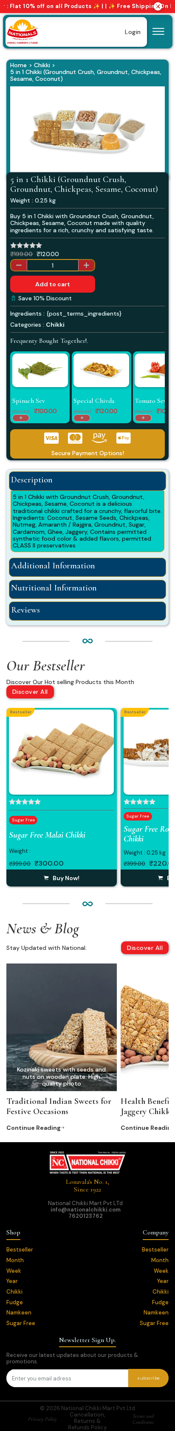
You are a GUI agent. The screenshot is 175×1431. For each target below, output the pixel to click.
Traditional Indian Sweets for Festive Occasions (58, 1106)
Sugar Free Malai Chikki (47, 835)
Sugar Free (20, 1323)
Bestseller (19, 1250)
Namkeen (18, 1313)
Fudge (14, 1303)
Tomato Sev (151, 400)
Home (18, 65)
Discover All (30, 692)
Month (15, 1260)
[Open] (158, 32)
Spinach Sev (28, 400)
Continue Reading (33, 1128)
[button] (153, 98)
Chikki (42, 65)
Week (13, 1271)
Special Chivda (93, 400)
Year (12, 1281)
